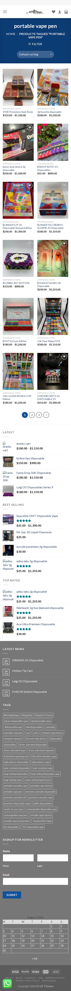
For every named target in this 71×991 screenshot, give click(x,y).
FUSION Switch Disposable (29, 691)
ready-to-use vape (13, 809)
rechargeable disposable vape (41, 809)
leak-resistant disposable (16, 768)
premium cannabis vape (41, 797)
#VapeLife (27, 715)
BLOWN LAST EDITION (16, 283)
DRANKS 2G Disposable (27, 660)
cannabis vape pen (13, 732)
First (6, 865)
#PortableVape (11, 715)
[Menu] (5, 11)
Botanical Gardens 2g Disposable (49, 284)
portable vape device (41, 785)
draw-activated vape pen (41, 750)
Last (39, 865)
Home (10, 33)
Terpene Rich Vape (42, 821)
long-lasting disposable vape (45, 773)
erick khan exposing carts (16, 756)
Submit (12, 894)
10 (4, 935)
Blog (19, 978)
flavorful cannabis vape (44, 756)
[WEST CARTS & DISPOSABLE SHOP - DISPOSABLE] (35, 11)
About (9, 978)
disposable (55, 738)
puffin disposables (42, 803)
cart (28, 732)
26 (23, 945)
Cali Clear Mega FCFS (48, 341)
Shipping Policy (55, 978)
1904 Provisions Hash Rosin (18, 111)
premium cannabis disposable (40, 791)
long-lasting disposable (15, 773)
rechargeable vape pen (15, 815)
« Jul (34, 958)
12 (23, 935)
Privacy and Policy (28, 980)
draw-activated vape (14, 750)
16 (62, 935)
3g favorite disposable (49, 111)
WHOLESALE (49, 980)
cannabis (50, 727)
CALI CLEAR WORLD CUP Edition (17, 398)
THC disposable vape (33, 827)
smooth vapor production (16, 821)
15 (52, 935)
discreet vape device (36, 738)
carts (35, 732)
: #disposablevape (13, 727)
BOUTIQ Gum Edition (15, 341)
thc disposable (11, 827)
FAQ (40, 978)
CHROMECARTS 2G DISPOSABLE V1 (48, 398)
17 (4, 940)
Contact (30, 978)
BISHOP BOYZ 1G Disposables (47, 168)
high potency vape (40, 762)
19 (23, 940)
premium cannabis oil (14, 797)
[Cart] (66, 12)
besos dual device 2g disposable (14, 168)
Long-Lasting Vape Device (38, 779)
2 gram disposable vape (16, 721)
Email (7, 874)
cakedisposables (34, 727)
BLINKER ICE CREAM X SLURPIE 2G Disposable (50, 226)
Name (7, 851)
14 (42, 935)
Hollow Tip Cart (22, 670)
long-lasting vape (12, 779)
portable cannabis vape (15, 785)
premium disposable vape (17, 803)
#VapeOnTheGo (44, 715)
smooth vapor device (41, 815)
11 (13, 935)
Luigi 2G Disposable (24, 681)
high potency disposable (16, 762)
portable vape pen (13, 791)
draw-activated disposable (33, 744)
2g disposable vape (41, 721)
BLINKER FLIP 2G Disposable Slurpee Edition (17, 226)
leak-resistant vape (42, 768)
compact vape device (52, 732)
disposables (10, 744)
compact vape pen (13, 738)
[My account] (60, 12)
